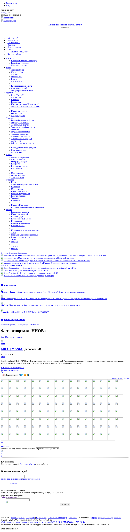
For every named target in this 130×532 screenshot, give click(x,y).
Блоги (8, 67)
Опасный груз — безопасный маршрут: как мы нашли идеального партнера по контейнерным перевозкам (60, 299)
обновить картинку (10, 497)
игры (21, 52)
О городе (10, 180)
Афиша (9, 155)
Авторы (14, 74)
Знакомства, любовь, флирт (23, 127)
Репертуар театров (19, 161)
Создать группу (18, 116)
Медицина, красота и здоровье (24, 235)
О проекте (30, 517)
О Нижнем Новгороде (57, 517)
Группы (9, 93)
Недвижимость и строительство (25, 230)
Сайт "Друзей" (17, 95)
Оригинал (5, 446)
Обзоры (14, 242)
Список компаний (19, 88)
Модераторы (16, 152)
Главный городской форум (22, 120)
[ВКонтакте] (19, 375)
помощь (13, 483)
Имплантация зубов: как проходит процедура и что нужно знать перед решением (44, 305)
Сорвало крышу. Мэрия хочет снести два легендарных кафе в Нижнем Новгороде (39, 258)
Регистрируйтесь (27, 464)
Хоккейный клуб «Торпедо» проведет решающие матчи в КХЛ (31, 273)
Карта (10, 49)
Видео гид (15, 200)
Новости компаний (19, 214)
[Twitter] (22, 375)
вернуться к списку (120, 378)
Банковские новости (20, 212)
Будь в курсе (65, 27)
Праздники (16, 102)
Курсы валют (17, 221)
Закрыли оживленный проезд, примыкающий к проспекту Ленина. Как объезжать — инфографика (47, 260)
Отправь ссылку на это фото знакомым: (18, 449)
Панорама (15, 187)
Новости (10, 58)
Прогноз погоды (18, 196)
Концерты (15, 164)
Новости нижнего (19, 191)
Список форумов (18, 150)
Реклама (14, 248)
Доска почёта (17, 72)
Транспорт (15, 198)
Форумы (11, 45)
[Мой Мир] (27, 375)
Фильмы (14, 52)
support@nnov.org (105, 517)
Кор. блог (73, 517)
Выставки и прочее (19, 166)
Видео (14, 79)
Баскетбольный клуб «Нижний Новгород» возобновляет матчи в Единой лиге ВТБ (40, 268)
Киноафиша (12, 40)
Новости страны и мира (11, 265)
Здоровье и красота (19, 134)
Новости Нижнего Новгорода (24, 61)
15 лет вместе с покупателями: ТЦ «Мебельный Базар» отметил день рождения (51, 292)
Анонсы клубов (18, 159)
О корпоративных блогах (22, 90)
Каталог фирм (17, 216)
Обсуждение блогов (20, 122)
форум (94, 517)
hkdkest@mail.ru (18, 517)
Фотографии (16, 77)
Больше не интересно (10, 370)
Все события (16, 168)
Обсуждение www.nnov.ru (22, 143)
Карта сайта (41, 517)
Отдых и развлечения (20, 132)
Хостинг (15, 246)
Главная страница (8, 324)
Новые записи (9, 285)
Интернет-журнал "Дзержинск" (25, 104)
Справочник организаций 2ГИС (25, 184)
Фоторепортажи (14, 47)
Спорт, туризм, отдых (20, 237)
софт (26, 52)
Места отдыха (17, 173)
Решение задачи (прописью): (13, 490)
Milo (3, 357)
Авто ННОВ (16, 97)
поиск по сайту (7, 10)
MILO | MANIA (12, 349)
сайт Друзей (12, 38)
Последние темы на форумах (23, 148)
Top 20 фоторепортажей (11, 337)
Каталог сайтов (14, 54)
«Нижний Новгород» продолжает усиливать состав (26, 270)
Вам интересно (17, 368)
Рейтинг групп (17, 113)
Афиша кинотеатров (20, 157)
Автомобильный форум (21, 138)
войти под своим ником (11, 479)
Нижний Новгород (19, 205)
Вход (8, 5)
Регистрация (11, 3)
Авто (13, 232)
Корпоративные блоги (21, 219)
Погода (4, 12)
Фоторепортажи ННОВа (28, 324)
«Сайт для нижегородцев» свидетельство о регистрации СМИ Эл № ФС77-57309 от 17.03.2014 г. (43, 522)
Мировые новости (19, 65)
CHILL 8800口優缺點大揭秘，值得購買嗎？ (30, 312)
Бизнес (9, 210)
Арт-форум (16, 141)
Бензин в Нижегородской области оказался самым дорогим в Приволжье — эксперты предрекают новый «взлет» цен (55, 255)
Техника (14, 239)
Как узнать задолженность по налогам (27, 207)
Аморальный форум (20, 125)
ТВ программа (13, 43)
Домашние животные (20, 136)
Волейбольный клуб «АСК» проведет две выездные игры (29, 275)
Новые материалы (19, 111)
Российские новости (20, 63)
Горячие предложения (20, 193)
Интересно (6, 368)
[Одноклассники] (25, 375)
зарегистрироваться (31, 479)
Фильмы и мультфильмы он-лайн (25, 106)
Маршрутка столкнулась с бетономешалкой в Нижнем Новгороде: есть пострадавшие (41, 263)
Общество (15, 129)
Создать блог (16, 81)
